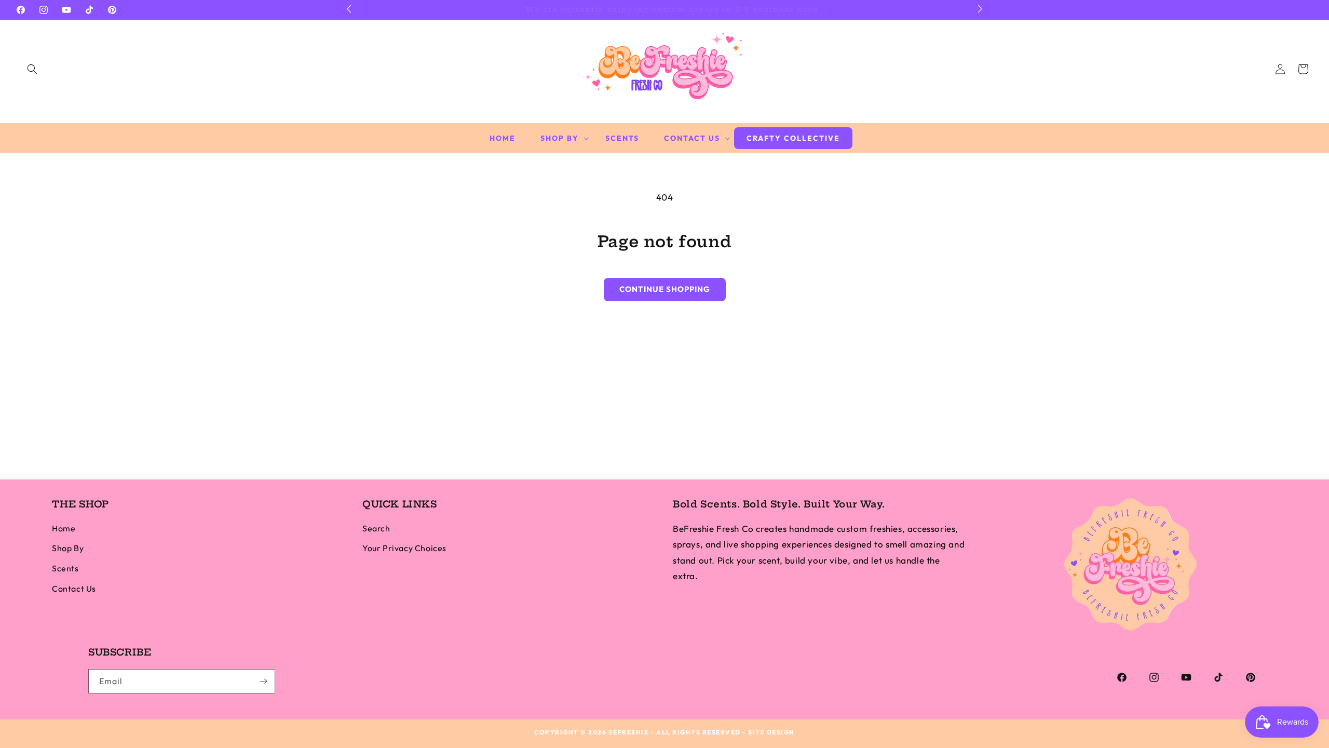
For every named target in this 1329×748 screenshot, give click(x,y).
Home (63, 528)
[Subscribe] (263, 681)
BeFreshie (628, 732)
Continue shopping (664, 289)
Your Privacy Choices (404, 548)
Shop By (68, 548)
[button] (32, 69)
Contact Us (74, 588)
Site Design (771, 732)
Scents (65, 568)
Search (376, 528)
